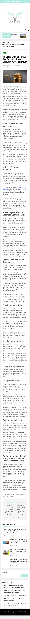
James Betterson (8, 65)
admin (6, 535)
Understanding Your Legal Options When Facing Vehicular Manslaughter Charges (15, 531)
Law (4, 53)
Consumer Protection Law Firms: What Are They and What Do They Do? (18, 541)
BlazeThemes (18, 613)
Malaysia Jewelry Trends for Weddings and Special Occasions (13, 1)
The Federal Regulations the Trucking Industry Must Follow (18, 551)
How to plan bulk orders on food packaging (15, 595)
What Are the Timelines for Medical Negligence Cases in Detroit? (18, 561)
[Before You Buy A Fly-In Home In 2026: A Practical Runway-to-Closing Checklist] (22, 37)
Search (4, 572)
